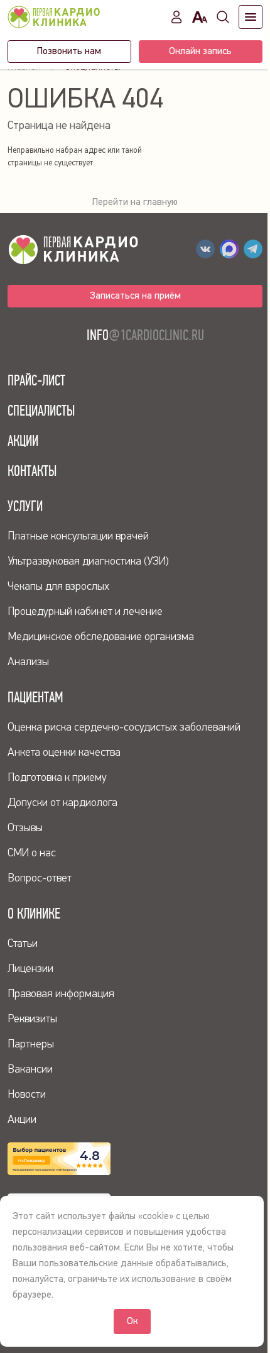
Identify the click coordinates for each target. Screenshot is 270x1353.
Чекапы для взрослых (58, 586)
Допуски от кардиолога (62, 803)
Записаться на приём (135, 296)
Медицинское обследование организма (101, 637)
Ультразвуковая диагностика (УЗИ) (88, 561)
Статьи (23, 943)
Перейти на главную (135, 202)
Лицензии (30, 969)
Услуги (25, 506)
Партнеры (31, 1044)
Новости (27, 1094)
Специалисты (41, 410)
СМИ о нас (32, 853)
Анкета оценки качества (64, 752)
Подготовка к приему (57, 777)
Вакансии (30, 1069)
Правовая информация (61, 994)
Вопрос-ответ (40, 878)
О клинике (34, 913)
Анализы (28, 662)
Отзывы (25, 828)
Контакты (32, 470)
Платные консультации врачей (78, 536)
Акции (23, 440)
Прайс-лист (36, 380)
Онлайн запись (200, 52)
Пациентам (35, 697)
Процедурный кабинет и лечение (85, 611)
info (145, 335)
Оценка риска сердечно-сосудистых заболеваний (124, 727)
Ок (132, 1322)
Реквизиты (32, 1019)
